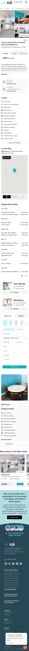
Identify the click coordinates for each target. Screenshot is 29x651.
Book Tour (14, 367)
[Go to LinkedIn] (17, 563)
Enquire (20, 484)
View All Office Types (10, 589)
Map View (6, 196)
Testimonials (7, 614)
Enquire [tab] (21, 316)
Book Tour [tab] (8, 316)
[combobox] (14, 333)
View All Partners (9, 602)
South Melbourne (20, 8)
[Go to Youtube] (13, 563)
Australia (7, 8)
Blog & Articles (8, 621)
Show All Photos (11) (23, 35)
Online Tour (20, 329)
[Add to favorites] (26, 275)
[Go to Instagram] (5, 563)
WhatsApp (15, 292)
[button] (14, 24)
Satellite (14, 196)
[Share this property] (22, 275)
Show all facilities (6, 439)
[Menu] (26, 2)
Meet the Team (8, 612)
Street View (22, 196)
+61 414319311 (20, 286)
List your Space (8, 632)
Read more (4, 74)
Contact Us (7, 629)
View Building (8, 444)
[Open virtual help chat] (25, 647)
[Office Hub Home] (6, 2)
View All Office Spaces (10, 596)
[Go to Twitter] (9, 563)
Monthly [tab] (5, 53)
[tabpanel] (14, 58)
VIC (12, 8)
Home (1, 8)
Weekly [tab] (14, 53)
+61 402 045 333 (21, 303)
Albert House (5, 404)
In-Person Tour (9, 329)
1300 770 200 (20, 288)
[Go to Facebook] (20, 563)
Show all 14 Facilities (14, 142)
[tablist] (14, 53)
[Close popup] (25, 634)
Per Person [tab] (23, 53)
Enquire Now (14, 517)
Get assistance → (11, 642)
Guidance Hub (8, 623)
